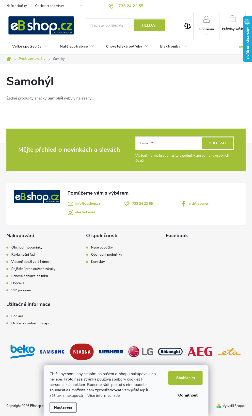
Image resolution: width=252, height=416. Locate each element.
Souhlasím (185, 378)
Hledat (149, 25)
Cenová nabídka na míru (29, 276)
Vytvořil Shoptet (234, 406)
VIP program (21, 290)
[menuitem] (30, 46)
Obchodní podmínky (49, 6)
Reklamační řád (23, 255)
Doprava (17, 283)
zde (116, 395)
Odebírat (217, 143)
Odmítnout (188, 395)
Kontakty (98, 261)
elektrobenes (199, 203)
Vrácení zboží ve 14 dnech (31, 262)
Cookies (17, 316)
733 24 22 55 (142, 203)
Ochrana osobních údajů (30, 323)
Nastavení (63, 407)
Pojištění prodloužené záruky (33, 269)
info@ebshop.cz (87, 203)
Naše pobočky (16, 6)
